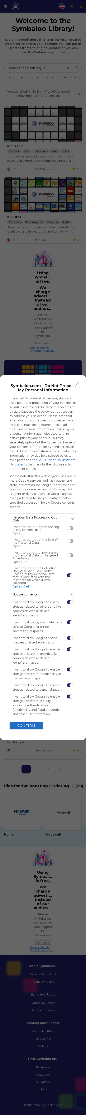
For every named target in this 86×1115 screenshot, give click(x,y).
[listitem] (43, 519)
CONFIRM (26, 726)
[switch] (70, 528)
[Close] (78, 383)
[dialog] (43, 557)
